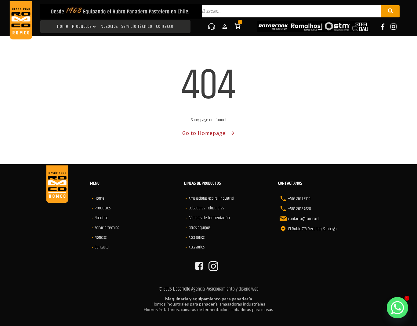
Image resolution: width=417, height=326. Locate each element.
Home (62, 26)
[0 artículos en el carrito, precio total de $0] (237, 26)
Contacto (164, 26)
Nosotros (109, 26)
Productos (82, 26)
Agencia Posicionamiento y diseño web (225, 289)
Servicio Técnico (136, 26)
